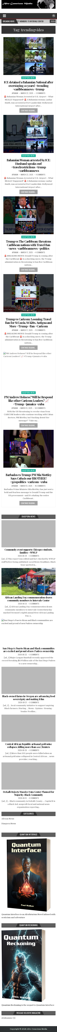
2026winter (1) (8, 1018)
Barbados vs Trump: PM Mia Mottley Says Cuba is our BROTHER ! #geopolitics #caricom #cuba (28, 478)
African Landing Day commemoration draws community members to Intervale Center (28, 599)
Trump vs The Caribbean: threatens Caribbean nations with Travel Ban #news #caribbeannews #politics (28, 244)
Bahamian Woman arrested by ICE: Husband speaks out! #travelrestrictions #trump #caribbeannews (28, 165)
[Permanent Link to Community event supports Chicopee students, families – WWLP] (28, 533)
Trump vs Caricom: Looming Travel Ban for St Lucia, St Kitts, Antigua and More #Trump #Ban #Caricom (28, 322)
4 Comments (40, 252)
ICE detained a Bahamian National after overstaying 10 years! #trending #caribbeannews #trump (28, 85)
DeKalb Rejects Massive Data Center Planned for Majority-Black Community (28, 793)
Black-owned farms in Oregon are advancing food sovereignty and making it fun (28, 698)
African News (7, 819)
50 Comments (40, 408)
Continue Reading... (28, 110)
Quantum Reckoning (11, 1005)
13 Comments (40, 330)
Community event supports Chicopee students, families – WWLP (29, 551)
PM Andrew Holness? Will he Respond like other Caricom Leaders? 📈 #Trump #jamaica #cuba (28, 400)
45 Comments (40, 486)
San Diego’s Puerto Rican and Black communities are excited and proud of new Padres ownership (29, 650)
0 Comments (34, 556)
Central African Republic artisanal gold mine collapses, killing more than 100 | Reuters (28, 745)
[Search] (53, 15)
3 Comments (40, 93)
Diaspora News (28, 77)
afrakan (15, 93)
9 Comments (40, 174)
